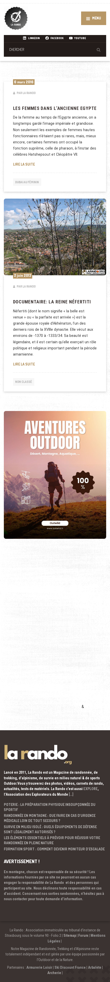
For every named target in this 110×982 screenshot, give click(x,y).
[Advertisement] (42, 631)
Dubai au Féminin (27, 182)
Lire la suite (54, 164)
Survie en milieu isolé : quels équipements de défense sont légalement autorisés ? (50, 829)
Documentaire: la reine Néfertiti (52, 301)
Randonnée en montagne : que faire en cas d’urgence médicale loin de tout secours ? (49, 818)
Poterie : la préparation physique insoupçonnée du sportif (49, 807)
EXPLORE (90, 789)
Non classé (23, 382)
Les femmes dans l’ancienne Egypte (55, 108)
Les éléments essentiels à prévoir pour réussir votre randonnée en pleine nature (52, 840)
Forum (83, 935)
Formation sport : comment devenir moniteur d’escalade (54, 849)
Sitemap (69, 935)
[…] (71, 794)
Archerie (54, 973)
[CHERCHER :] (55, 49)
